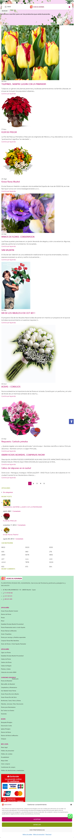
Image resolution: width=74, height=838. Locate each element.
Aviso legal (48, 834)
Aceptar (37, 819)
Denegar (37, 825)
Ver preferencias (37, 830)
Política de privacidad (39, 834)
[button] (71, 805)
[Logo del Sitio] (37, 7)
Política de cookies (27, 834)
